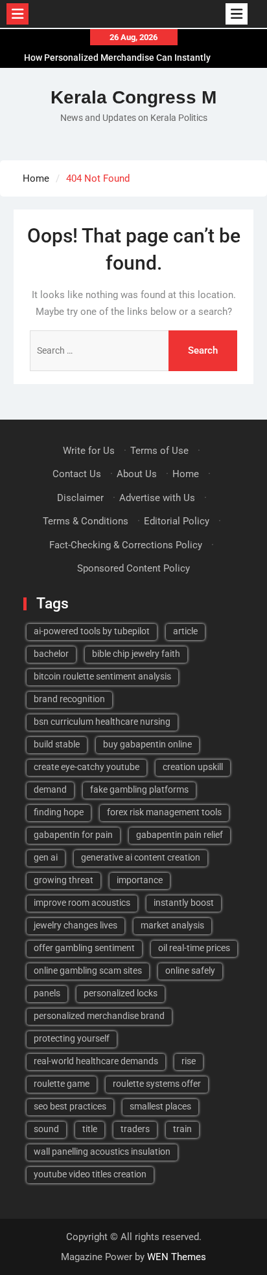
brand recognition (69, 699)
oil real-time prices (194, 948)
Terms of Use (159, 450)
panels (47, 993)
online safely (190, 970)
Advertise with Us (157, 498)
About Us (137, 474)
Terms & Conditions (85, 521)
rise (188, 1061)
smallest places (160, 1106)
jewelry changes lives (75, 925)
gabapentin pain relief (179, 835)
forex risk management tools (164, 812)
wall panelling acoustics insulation (102, 1151)
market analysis (172, 925)
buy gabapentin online (147, 744)
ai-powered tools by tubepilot (92, 631)
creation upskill (193, 767)
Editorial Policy (176, 521)
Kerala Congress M (133, 97)
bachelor (51, 653)
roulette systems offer (157, 1083)
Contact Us (76, 474)
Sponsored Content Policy (133, 568)
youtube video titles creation (90, 1174)
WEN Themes (176, 1257)
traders (135, 1129)
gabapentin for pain (73, 835)
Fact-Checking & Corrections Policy (125, 545)
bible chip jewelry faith (136, 653)
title (89, 1129)
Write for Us (89, 450)
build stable (57, 744)
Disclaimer (80, 498)
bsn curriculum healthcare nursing (102, 721)
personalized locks (120, 993)
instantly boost (184, 902)
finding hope (59, 812)
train (182, 1129)
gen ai (46, 857)
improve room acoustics (82, 902)
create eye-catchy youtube (86, 767)
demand (50, 789)
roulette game (61, 1083)
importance (140, 880)
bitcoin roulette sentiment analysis (102, 676)
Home (185, 474)
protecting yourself (72, 1038)
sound (46, 1129)
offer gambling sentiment (84, 948)
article (185, 631)
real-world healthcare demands (96, 1061)
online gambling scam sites (88, 970)
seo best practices (70, 1106)
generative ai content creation (140, 857)
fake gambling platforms (139, 789)
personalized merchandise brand (99, 1016)
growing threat (63, 880)
